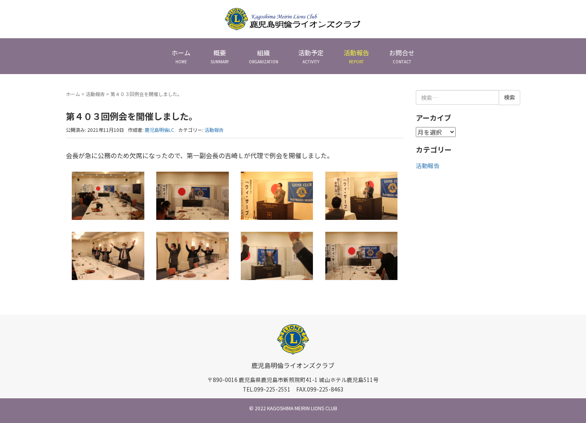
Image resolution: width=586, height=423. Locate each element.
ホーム (73, 93)
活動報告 (95, 93)
